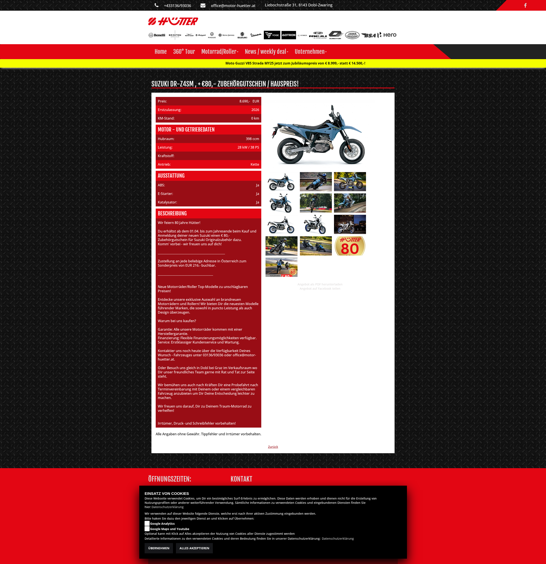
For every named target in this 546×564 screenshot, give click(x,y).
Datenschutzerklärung (168, 507)
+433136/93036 (177, 5)
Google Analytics (162, 524)
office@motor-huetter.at (233, 5)
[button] (220, 51)
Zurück (273, 447)
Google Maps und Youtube (169, 529)
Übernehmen (158, 548)
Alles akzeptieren (194, 548)
